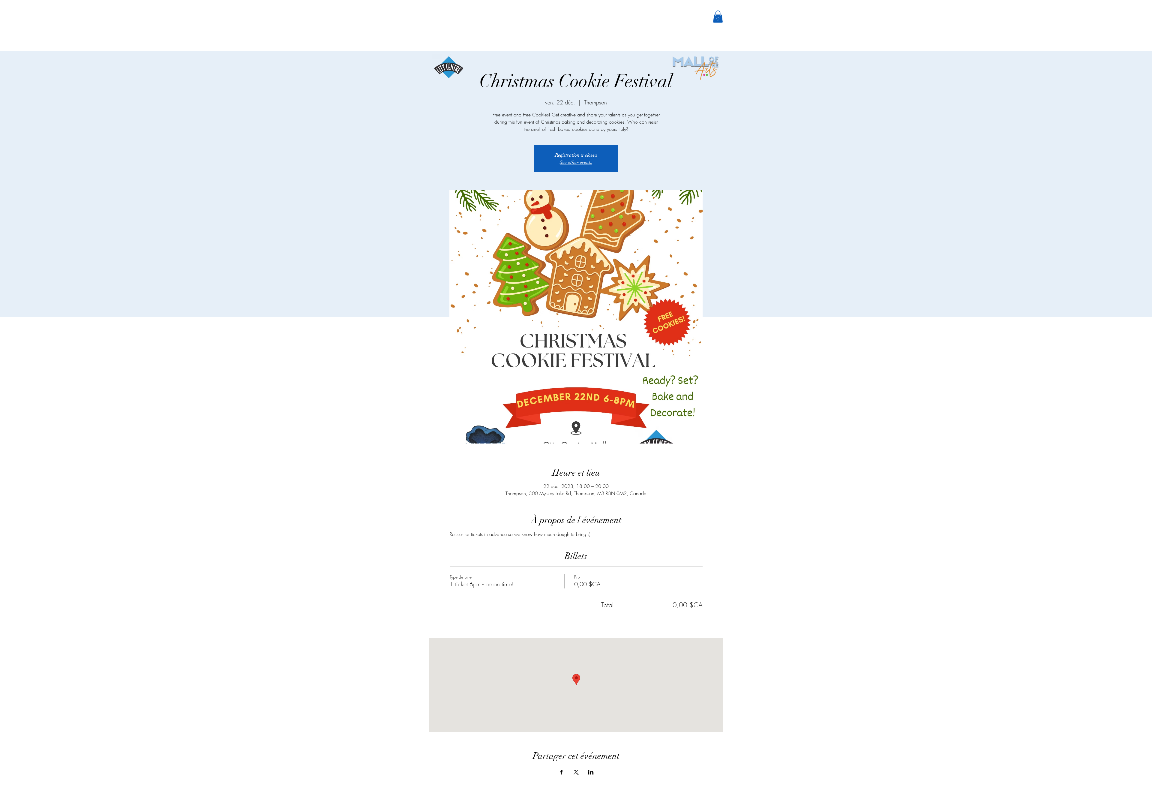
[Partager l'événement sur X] (576, 772)
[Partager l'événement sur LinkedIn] (591, 772)
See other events (576, 162)
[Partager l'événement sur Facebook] (561, 772)
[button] (718, 17)
